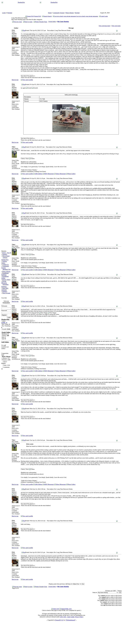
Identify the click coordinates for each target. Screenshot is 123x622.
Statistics (4, 291)
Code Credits (70, 617)
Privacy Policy (6, 279)
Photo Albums (70, 13)
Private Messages (4, 282)
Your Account (6, 293)
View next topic (116, 26)
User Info (4, 298)
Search (50, 16)
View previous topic (104, 26)
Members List (6, 269)
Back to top (15, 80)
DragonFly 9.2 (59, 620)
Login (4, 13)
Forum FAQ (37, 16)
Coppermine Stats (4, 354)
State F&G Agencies (4, 289)
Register (9, 13)
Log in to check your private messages (87, 16)
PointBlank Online (5, 277)
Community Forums (58, 13)
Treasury (4, 254)
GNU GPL (63, 617)
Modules (3, 251)
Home (50, 13)
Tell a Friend (5, 256)
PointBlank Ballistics (5, 274)
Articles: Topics (4, 262)
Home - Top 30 (6, 252)
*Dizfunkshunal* (70, 620)
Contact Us (5, 264)
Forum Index (52, 21)
